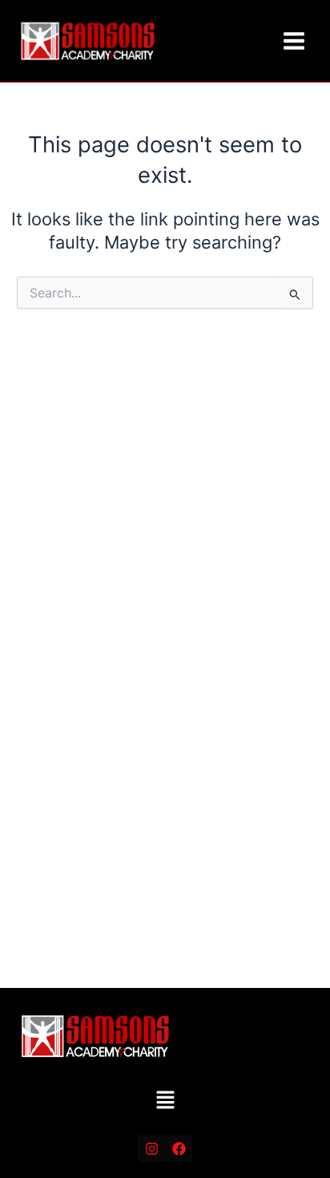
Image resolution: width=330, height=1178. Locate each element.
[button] (165, 1101)
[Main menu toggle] (294, 41)
